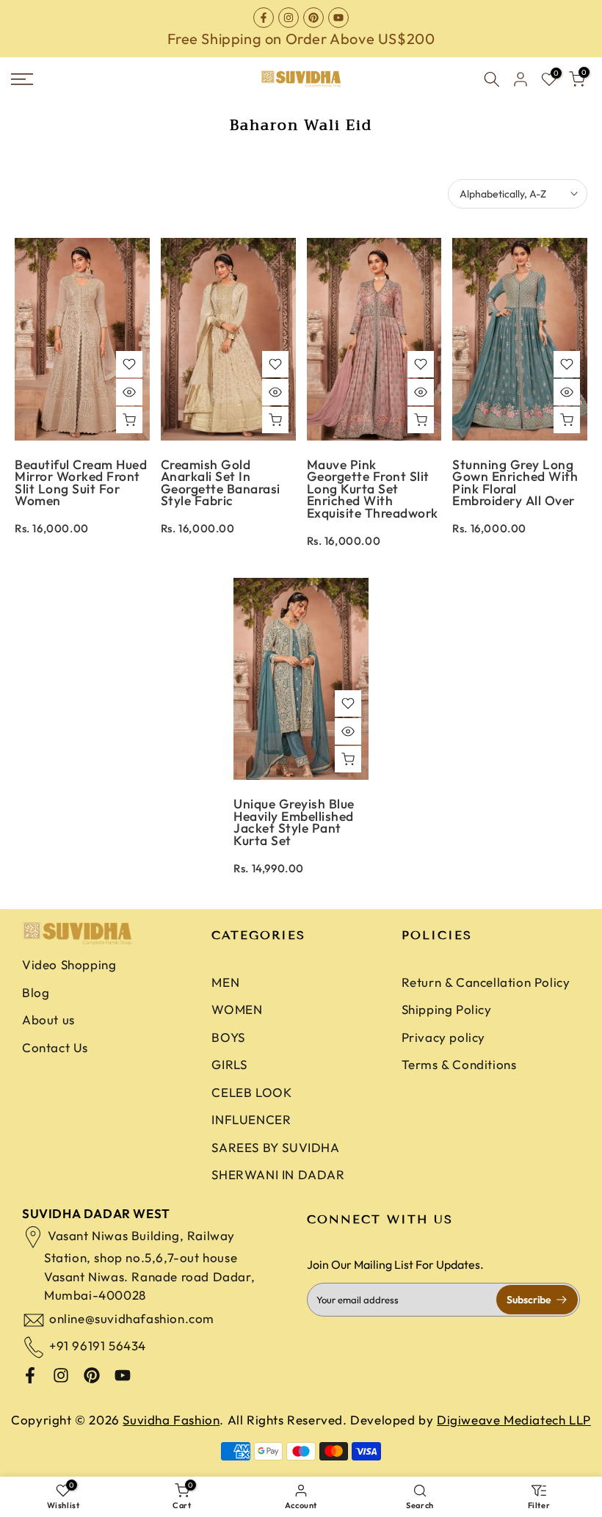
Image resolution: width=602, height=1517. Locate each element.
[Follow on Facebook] (263, 17)
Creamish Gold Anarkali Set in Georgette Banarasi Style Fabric (220, 483)
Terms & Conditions (459, 1064)
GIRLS (229, 1064)
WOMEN (236, 1009)
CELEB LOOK (251, 1092)
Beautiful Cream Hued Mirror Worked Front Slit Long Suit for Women (81, 483)
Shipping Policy (447, 1009)
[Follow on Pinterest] (313, 17)
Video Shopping (69, 964)
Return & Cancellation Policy (486, 982)
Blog (35, 992)
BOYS (227, 1037)
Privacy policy (443, 1037)
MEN (225, 982)
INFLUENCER (251, 1119)
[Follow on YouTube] (338, 17)
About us (48, 1019)
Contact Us (55, 1047)
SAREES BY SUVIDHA (275, 1147)
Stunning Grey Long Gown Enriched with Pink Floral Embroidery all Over (515, 483)
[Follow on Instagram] (288, 17)
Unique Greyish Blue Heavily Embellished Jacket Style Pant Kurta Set (294, 822)
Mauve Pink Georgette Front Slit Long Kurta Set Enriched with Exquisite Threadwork (372, 488)
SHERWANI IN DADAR (277, 1174)
